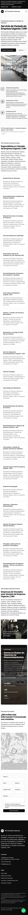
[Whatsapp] (23, 910)
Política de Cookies (6, 875)
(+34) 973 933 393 (6, 861)
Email (5, 783)
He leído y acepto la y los (15, 805)
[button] (14, 751)
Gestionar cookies (16, 6)
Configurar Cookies (6, 883)
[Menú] (26, 11)
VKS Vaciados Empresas (12, 11)
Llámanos (21, 50)
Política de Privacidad (6, 878)
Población (18, 789)
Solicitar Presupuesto (7, 50)
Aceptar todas (4, 6)
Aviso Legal (4, 873)
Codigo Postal (7, 789)
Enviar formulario (14, 810)
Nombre (5, 776)
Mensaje (5, 796)
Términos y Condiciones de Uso (9, 880)
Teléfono (17, 783)
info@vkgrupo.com (6, 864)
